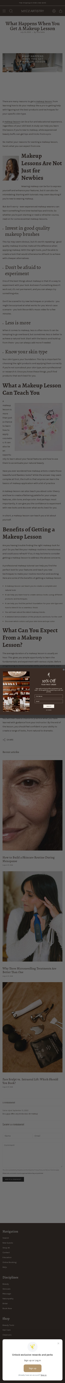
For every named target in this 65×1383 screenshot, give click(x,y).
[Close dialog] (63, 669)
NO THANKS (48, 710)
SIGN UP (48, 706)
